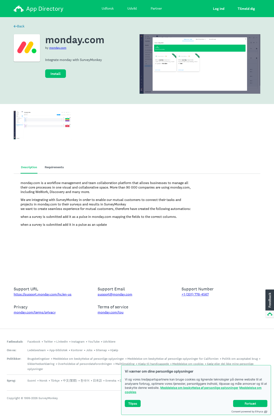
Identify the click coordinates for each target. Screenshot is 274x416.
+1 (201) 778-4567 (195, 294)
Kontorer (77, 350)
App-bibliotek (58, 350)
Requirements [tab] (54, 167)
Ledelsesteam (36, 350)
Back (20, 26)
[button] (269, 303)
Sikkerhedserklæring (40, 364)
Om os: (11, 350)
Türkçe (55, 380)
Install (56, 73)
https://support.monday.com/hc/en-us (42, 294)
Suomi (31, 380)
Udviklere (109, 341)
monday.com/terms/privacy (35, 312)
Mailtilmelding (124, 364)
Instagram (78, 341)
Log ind (218, 8)
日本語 (97, 380)
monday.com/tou (111, 312)
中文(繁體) (70, 380)
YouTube (94, 341)
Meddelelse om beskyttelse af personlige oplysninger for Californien (173, 359)
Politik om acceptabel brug (240, 359)
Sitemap (101, 350)
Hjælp (114, 350)
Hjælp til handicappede (153, 364)
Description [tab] (29, 167)
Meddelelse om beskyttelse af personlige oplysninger (199, 387)
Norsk (43, 380)
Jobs (89, 350)
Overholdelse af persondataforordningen (85, 364)
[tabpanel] (137, 227)
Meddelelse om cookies (188, 364)
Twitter (48, 341)
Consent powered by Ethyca (247, 411)
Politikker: (14, 359)
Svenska (110, 380)
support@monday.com (115, 294)
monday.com (57, 48)
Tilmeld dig (246, 8)
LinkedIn (62, 341)
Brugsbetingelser (38, 359)
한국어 (84, 380)
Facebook (33, 341)
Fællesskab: (15, 342)
